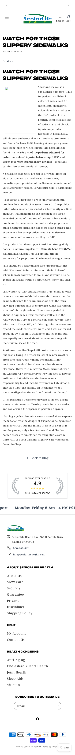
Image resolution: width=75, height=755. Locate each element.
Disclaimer (16, 607)
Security (14, 588)
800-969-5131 (21, 548)
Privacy (13, 601)
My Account (16, 633)
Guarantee (15, 594)
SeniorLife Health (32, 746)
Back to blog (39, 458)
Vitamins (14, 685)
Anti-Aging (16, 660)
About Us (14, 576)
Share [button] (10, 61)
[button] (60, 19)
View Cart (15, 582)
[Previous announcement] (6, 6)
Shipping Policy (20, 613)
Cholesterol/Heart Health (27, 666)
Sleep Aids (15, 678)
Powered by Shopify (49, 746)
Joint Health (16, 672)
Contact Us (16, 639)
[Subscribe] (57, 706)
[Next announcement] (68, 6)
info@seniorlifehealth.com (29, 554)
